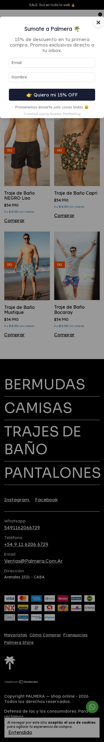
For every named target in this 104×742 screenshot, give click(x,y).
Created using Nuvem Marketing (52, 113)
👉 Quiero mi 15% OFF (52, 95)
